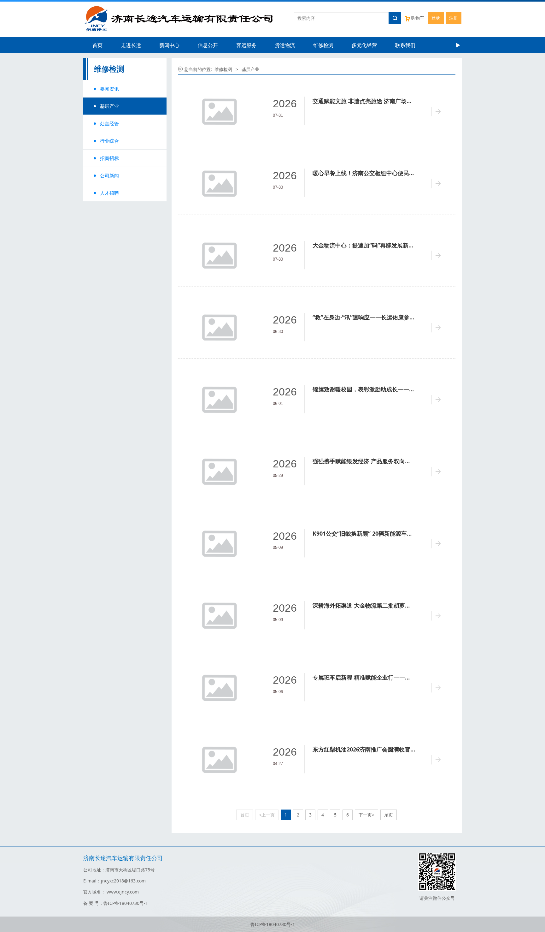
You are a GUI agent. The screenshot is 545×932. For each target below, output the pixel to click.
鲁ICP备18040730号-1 (272, 924)
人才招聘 (109, 193)
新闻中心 (169, 45)
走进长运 (131, 45)
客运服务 (246, 45)
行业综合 (109, 141)
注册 (453, 18)
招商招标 (109, 158)
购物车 (417, 18)
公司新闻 (109, 175)
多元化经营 (364, 45)
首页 (97, 45)
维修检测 (323, 45)
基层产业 (109, 106)
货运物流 (285, 45)
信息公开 (208, 45)
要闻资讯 (109, 89)
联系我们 (405, 45)
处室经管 (109, 123)
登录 (435, 18)
